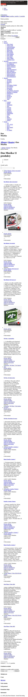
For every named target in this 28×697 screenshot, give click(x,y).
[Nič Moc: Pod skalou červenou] (13, 407)
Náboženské (10, 113)
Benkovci (9, 82)
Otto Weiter (10, 57)
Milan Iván (9, 50)
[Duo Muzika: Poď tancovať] (11, 268)
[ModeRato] (4, 15)
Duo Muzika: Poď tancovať (10, 279)
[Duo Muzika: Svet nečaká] (13, 232)
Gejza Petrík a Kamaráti (13, 90)
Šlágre (8, 117)
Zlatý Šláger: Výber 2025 (9, 626)
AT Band (9, 81)
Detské (8, 103)
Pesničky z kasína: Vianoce (10, 501)
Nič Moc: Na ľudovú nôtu (9, 377)
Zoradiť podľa (4, 165)
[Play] (4, 238)
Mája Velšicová (10, 71)
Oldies (8, 114)
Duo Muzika (10, 86)
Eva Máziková (10, 64)
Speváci (6, 43)
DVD (8, 126)
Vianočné (9, 119)
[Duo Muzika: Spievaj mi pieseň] (12, 170)
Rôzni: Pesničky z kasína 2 (9, 459)
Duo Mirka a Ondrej (12, 85)
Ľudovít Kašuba (11, 47)
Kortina (9, 95)
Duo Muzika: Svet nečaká (9, 243)
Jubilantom (9, 105)
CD (8, 123)
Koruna (5, 9)
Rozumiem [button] (3, 4)
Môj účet (3, 680)
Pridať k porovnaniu (9, 208)
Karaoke (9, 107)
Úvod (5, 41)
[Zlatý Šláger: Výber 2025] (11, 615)
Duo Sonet (9, 88)
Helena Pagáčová (11, 65)
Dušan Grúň (10, 45)
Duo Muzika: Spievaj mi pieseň (10, 181)
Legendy (9, 109)
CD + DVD (10, 124)
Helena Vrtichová (11, 66)
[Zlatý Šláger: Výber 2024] (11, 573)
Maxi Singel (10, 127)
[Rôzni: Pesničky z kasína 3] (11, 532)
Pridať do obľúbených (9, 207)
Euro (5, 8)
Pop (8, 116)
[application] (13, 177)
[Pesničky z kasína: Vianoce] (11, 489)
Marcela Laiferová (11, 72)
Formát (5, 121)
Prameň (9, 97)
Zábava (8, 120)
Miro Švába (10, 51)
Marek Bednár (10, 48)
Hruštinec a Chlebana (12, 92)
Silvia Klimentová (11, 76)
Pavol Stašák (10, 52)
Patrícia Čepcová (11, 74)
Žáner (5, 100)
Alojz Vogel (10, 44)
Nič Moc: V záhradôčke (9, 338)
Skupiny (6, 78)
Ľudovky (9, 110)
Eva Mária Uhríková (12, 62)
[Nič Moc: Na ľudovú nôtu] (13, 366)
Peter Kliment (10, 54)
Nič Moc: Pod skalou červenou (10, 418)
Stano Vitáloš (10, 58)
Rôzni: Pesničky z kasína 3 (9, 545)
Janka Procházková (11, 69)
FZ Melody (9, 89)
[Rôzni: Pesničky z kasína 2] (11, 447)
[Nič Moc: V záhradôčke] (13, 327)
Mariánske (9, 112)
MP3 (8, 128)
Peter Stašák (10, 55)
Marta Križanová (11, 75)
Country (9, 102)
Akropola (9, 79)
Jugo (8, 106)
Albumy (4, 142)
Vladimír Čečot (10, 59)
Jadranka (9, 68)
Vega (8, 99)
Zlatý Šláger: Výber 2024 (9, 584)
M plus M (9, 96)
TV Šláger (9, 130)
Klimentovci (10, 93)
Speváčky (6, 61)
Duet (8, 83)
